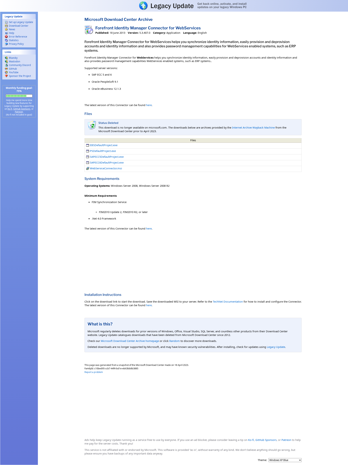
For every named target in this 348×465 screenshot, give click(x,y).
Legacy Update (276, 347)
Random (174, 341)
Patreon (19, 111)
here (149, 105)
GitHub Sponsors (21, 108)
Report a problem (93, 372)
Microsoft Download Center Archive (118, 19)
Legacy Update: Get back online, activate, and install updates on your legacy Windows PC (174, 5)
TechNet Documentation (228, 301)
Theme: (262, 460)
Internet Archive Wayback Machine (253, 127)
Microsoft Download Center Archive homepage (130, 341)
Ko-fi (10, 108)
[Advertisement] (19, 177)
